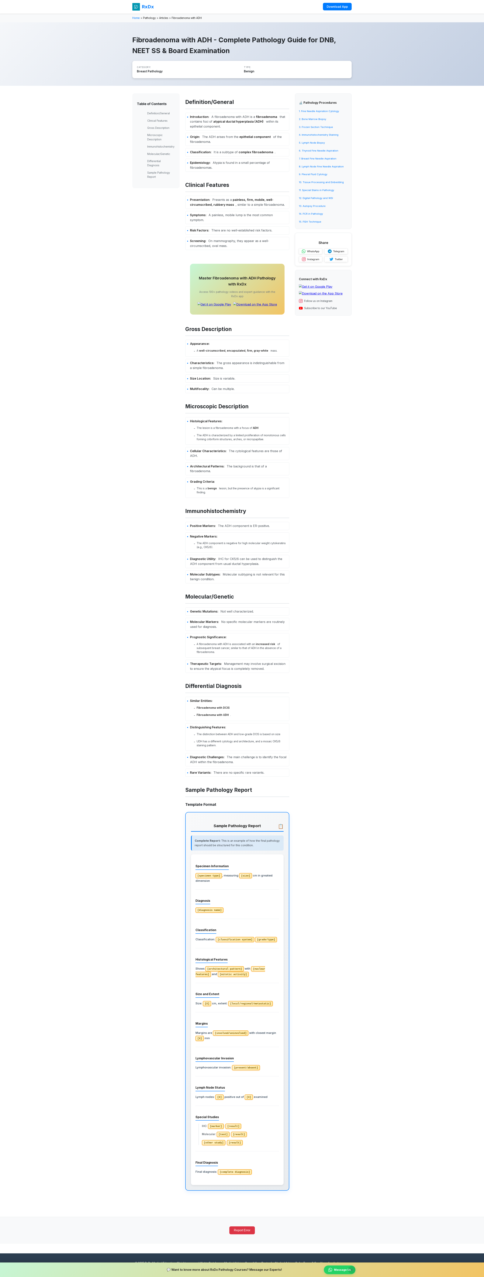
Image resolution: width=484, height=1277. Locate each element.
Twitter (339, 259)
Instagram (313, 259)
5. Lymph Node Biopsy (312, 142)
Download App (337, 7)
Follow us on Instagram (318, 300)
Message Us (342, 1269)
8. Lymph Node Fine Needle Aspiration (321, 166)
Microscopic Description (155, 137)
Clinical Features (157, 120)
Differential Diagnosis (154, 163)
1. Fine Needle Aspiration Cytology (319, 111)
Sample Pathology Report (158, 174)
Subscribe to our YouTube (320, 308)
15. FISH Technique (310, 221)
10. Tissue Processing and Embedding (321, 182)
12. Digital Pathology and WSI (316, 198)
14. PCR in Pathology (311, 213)
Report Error (242, 1230)
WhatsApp (313, 251)
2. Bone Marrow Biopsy (312, 119)
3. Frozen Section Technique (316, 126)
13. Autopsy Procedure (312, 205)
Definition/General (158, 113)
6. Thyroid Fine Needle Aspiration (318, 150)
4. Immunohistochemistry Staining (318, 134)
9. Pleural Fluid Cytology (313, 174)
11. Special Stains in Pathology (316, 190)
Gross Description (158, 127)
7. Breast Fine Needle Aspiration (317, 158)
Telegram (338, 251)
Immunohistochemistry (161, 146)
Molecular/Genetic (158, 153)
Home (136, 17)
